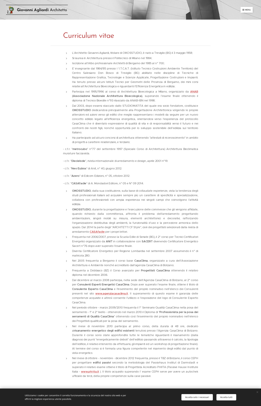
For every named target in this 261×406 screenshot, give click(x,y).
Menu (248, 9)
